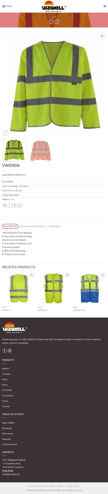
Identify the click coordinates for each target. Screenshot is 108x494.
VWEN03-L (7, 310)
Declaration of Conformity (42, 486)
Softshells (7, 390)
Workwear (7, 428)
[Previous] (7, 84)
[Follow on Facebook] (4, 350)
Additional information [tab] (33, 226)
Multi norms (8, 433)
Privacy (60, 486)
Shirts (5, 384)
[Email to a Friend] (20, 205)
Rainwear (6, 439)
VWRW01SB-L (79, 310)
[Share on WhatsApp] (4, 205)
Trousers (6, 374)
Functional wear (9, 444)
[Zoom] (6, 133)
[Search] (105, 6)
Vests (54, 17)
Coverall (5, 406)
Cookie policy (72, 486)
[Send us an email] (9, 350)
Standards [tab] (55, 226)
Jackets (5, 368)
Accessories (8, 395)
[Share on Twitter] (15, 205)
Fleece (5, 401)
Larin (80, 490)
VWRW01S (42, 310)
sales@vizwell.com (11, 474)
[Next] (100, 84)
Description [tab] (10, 226)
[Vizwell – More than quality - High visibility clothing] (54, 6)
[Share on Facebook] (9, 205)
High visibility (8, 422)
